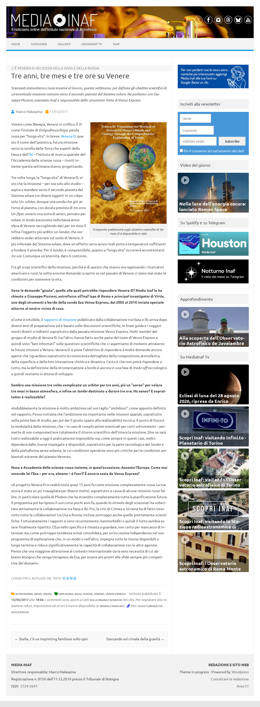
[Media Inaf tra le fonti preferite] (213, 89)
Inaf (116, 44)
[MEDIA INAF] (54, 25)
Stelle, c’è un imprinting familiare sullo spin (51, 638)
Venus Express (116, 594)
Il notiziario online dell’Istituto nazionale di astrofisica (53, 29)
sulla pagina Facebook (106, 600)
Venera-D (68, 136)
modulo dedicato (112, 606)
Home (15, 44)
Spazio (47, 594)
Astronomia (24, 594)
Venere (99, 594)
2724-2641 (29, 686)
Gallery (64, 44)
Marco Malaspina (29, 111)
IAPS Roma (66, 594)
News (38, 594)
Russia (87, 594)
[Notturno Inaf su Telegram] (213, 284)
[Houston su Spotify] (213, 257)
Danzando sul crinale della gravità (135, 638)
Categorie (39, 44)
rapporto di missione (60, 319)
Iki (31, 154)
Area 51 (243, 686)
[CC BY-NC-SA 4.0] (69, 578)
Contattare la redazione (230, 679)
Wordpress (240, 671)
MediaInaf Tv (92, 44)
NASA (78, 594)
